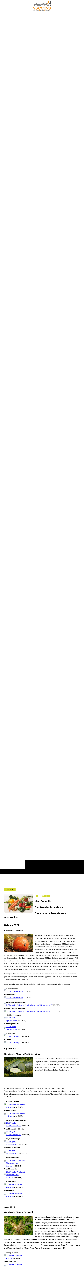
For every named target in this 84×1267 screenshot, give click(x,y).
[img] (42, 443)
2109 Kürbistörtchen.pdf (14, 992)
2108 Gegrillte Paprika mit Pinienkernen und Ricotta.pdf (15, 1163)
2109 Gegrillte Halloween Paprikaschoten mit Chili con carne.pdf (29, 1005)
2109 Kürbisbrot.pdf (13, 1036)
